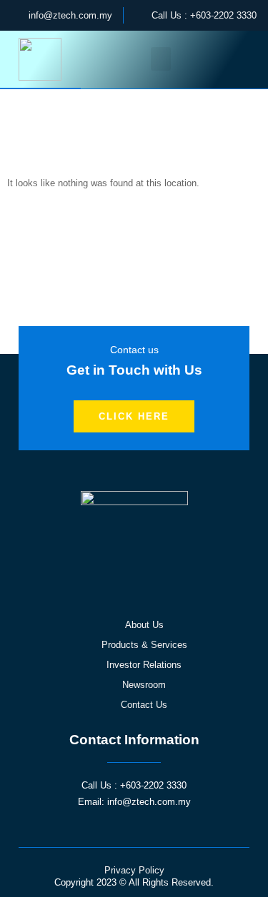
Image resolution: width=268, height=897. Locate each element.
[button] (161, 59)
